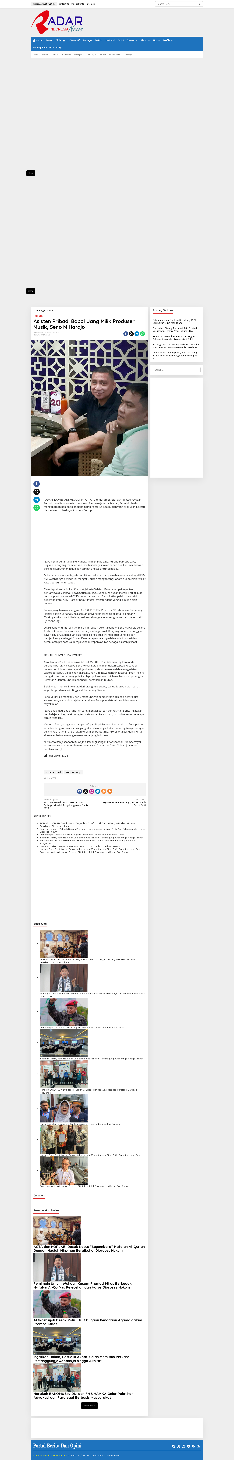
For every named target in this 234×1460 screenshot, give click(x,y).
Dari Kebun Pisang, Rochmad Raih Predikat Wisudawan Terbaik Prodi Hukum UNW (175, 329)
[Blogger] (103, 791)
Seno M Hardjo (73, 772)
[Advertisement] (45, 116)
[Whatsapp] (142, 333)
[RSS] (109, 791)
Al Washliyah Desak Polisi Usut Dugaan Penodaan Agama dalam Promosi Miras (82, 834)
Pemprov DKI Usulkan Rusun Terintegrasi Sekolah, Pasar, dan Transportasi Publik (174, 338)
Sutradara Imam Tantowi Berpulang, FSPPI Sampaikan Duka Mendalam (175, 321)
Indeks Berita (113, 1455)
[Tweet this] (131, 333)
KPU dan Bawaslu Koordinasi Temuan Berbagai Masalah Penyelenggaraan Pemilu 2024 (66, 804)
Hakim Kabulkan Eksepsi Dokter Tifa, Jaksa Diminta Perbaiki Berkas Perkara (80, 846)
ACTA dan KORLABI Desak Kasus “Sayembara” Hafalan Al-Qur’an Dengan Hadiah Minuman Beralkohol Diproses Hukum (88, 824)
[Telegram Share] (137, 333)
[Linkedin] (97, 791)
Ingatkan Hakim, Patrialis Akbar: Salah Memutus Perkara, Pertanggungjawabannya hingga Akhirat (91, 837)
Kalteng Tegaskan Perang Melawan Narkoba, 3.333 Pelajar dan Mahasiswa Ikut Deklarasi (176, 346)
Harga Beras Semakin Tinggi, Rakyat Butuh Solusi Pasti (123, 802)
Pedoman (98, 1455)
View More (89, 1405)
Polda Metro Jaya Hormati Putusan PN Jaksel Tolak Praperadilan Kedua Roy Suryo (84, 852)
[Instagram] (91, 791)
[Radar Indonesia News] (57, 21)
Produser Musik (53, 772)
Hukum (38, 316)
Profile (86, 1455)
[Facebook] (79, 791)
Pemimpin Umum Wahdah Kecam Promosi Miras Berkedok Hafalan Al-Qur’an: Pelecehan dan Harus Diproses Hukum (92, 830)
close (30, 173)
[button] (200, 4)
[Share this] (125, 333)
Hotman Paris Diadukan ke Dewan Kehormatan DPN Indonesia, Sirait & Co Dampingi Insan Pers (90, 849)
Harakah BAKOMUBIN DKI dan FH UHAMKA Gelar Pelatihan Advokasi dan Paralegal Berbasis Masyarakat (88, 842)
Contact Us (73, 1455)
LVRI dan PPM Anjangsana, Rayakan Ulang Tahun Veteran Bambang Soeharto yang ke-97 (175, 355)
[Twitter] (85, 791)
